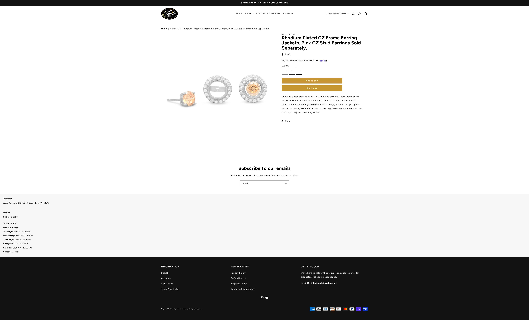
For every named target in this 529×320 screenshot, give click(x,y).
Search (165, 273)
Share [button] (287, 121)
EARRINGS (175, 28)
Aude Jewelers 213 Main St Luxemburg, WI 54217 (26, 203)
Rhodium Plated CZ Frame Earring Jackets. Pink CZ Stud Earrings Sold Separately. (226, 28)
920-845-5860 (10, 217)
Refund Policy (238, 278)
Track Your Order (170, 289)
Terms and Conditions (242, 289)
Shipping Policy (239, 283)
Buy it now (312, 88)
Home (164, 28)
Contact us (167, 283)
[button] (248, 14)
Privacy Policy (238, 273)
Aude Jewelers (181, 309)
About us (166, 278)
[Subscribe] (286, 183)
